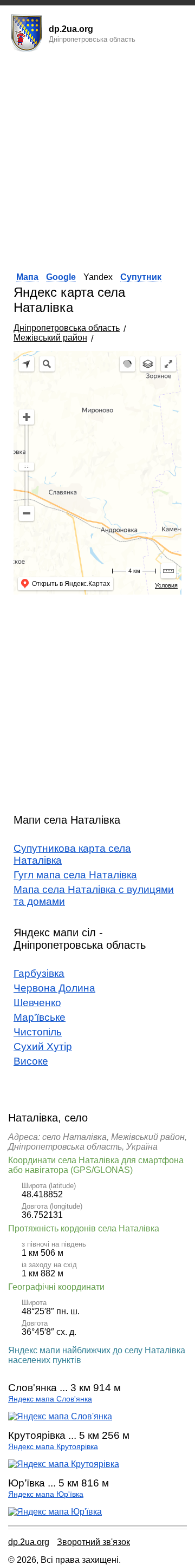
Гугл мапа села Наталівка (75, 875)
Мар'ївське (40, 1017)
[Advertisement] (97, 158)
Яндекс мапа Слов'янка (50, 1399)
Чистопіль (38, 1032)
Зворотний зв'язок (93, 1542)
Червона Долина (54, 988)
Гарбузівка (39, 973)
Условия (166, 585)
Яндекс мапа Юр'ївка (45, 1494)
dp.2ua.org (28, 1542)
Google (61, 277)
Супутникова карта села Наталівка (72, 854)
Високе (31, 1061)
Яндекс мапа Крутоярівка (53, 1447)
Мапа (27, 277)
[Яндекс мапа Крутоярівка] (63, 1464)
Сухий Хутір (43, 1046)
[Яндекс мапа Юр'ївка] (55, 1511)
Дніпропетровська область (67, 327)
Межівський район (50, 337)
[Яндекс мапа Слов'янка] (60, 1416)
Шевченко (37, 1002)
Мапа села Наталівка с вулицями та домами (94, 895)
